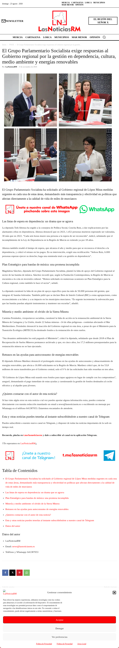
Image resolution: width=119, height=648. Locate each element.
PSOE (11, 45)
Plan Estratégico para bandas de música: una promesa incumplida (37, 498)
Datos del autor (12, 526)
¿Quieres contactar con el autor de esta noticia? (28, 515)
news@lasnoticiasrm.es (23, 546)
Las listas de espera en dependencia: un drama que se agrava (34, 492)
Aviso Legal (81, 644)
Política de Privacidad (44, 644)
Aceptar (59, 620)
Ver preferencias (59, 637)
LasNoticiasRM (11, 67)
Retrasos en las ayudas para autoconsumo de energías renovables (36, 509)
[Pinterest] (19, 573)
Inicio (4, 45)
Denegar (59, 628)
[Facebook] (5, 573)
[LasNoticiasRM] (59, 21)
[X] (12, 573)
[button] (114, 592)
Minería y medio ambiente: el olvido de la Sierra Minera (32, 503)
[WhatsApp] (27, 573)
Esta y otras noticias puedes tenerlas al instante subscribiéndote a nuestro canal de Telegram (49, 520)
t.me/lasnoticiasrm (32, 435)
